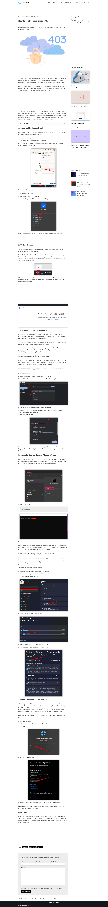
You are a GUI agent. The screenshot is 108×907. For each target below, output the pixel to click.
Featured (82, 2)
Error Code (32, 847)
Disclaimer (45, 899)
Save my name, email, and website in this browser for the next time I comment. (43, 888)
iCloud (60, 2)
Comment (24, 867)
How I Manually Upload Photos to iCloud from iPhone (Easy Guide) (83, 175)
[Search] (88, 2)
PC (41, 847)
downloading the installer (52, 277)
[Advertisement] (54, 8)
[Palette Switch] (86, 2)
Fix (38, 847)
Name (23, 861)
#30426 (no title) (22, 899)
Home (49, 2)
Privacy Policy (53, 899)
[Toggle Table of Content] (65, 124)
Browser (25, 847)
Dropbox (54, 2)
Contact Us (38, 899)
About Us (31, 899)
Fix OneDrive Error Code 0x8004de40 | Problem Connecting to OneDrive (78, 125)
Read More (80, 23)
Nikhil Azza (22, 24)
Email (38, 861)
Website (53, 861)
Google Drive (67, 2)
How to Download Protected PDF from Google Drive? (82, 193)
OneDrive (75, 2)
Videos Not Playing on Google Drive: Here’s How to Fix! (83, 184)
